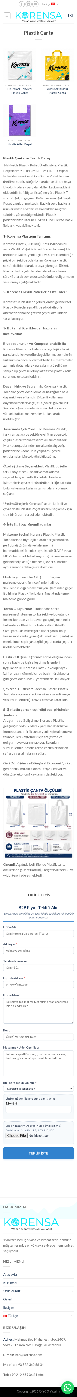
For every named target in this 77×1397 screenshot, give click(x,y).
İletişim (8, 1307)
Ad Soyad (10, 944)
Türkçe (46, 4)
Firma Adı (9, 927)
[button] (67, 1387)
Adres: (8, 1339)
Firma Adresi (11, 995)
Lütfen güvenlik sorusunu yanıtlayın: (30, 1098)
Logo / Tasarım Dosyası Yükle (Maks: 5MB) (33, 1125)
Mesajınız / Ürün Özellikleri (21, 1047)
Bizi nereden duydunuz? (20, 1082)
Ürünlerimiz (12, 1291)
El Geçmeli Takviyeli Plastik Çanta (19, 90)
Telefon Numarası (15, 961)
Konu (6, 1030)
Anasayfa (10, 1274)
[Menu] (7, 15)
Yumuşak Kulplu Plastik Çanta (57, 90)
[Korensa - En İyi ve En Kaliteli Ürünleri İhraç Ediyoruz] (39, 15)
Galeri (7, 1299)
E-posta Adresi (14, 978)
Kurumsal (10, 1283)
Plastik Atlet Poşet (19, 144)
